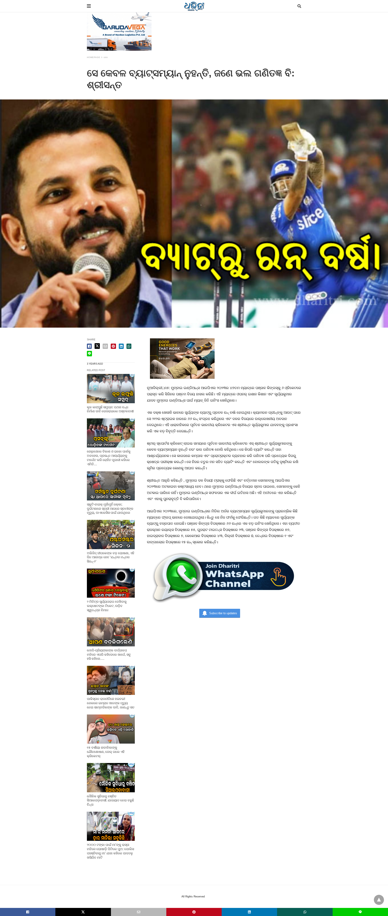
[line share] (89, 353)
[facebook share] (89, 346)
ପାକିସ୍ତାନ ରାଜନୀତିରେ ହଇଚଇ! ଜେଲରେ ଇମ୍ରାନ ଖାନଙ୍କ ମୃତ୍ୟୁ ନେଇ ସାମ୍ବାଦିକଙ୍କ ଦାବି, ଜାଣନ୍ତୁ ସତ (110, 703)
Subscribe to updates (223, 613)
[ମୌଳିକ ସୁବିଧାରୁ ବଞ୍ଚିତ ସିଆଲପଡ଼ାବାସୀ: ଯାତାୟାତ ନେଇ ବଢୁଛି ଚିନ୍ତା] (111, 777)
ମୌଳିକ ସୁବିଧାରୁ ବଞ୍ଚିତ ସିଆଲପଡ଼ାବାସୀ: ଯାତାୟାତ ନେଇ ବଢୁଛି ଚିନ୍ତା (110, 800)
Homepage (93, 57)
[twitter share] (97, 346)
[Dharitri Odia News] (194, 6)
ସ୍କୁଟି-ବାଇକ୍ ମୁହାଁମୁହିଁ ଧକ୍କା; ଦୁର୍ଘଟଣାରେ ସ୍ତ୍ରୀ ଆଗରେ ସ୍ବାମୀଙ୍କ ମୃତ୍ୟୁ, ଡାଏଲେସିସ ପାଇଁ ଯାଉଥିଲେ (110, 509)
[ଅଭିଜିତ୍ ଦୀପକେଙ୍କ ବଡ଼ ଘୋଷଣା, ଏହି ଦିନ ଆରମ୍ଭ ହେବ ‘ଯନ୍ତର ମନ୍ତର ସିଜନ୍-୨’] (111, 534)
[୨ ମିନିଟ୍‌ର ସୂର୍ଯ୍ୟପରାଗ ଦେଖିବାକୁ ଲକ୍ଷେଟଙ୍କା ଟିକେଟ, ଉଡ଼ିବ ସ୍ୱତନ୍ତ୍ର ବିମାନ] (111, 583)
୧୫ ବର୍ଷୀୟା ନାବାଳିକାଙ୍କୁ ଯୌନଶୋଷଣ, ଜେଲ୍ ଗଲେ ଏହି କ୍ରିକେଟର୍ (105, 752)
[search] (299, 6)
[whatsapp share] (129, 346)
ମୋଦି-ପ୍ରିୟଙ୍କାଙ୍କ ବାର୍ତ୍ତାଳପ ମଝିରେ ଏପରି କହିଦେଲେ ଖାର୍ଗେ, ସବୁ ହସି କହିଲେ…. (109, 655)
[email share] (105, 346)
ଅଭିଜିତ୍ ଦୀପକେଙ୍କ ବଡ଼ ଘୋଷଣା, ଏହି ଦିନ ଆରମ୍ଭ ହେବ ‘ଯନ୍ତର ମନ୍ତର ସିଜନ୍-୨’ (110, 557)
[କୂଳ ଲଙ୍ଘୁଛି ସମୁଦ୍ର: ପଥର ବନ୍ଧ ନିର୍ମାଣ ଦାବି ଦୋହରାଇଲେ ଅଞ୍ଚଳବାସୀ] (111, 388)
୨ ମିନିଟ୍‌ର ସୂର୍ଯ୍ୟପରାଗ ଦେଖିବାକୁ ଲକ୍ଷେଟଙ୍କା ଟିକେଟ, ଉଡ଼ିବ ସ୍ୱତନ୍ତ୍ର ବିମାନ (107, 606)
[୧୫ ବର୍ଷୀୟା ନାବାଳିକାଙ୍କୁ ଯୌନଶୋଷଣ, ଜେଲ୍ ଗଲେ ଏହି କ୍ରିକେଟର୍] (111, 729)
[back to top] (379, 900)
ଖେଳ (106, 57)
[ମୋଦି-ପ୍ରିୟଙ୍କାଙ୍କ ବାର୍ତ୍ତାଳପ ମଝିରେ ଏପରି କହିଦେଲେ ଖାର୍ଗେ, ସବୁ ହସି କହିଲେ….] (111, 631)
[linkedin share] (121, 346)
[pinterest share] (113, 346)
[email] (138, 912)
